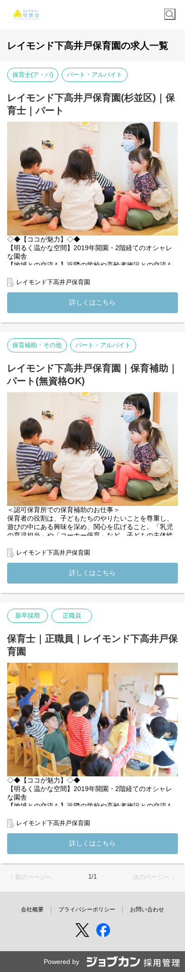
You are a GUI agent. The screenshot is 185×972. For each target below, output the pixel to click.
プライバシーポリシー (86, 909)
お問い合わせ (147, 909)
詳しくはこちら (92, 302)
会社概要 (32, 909)
